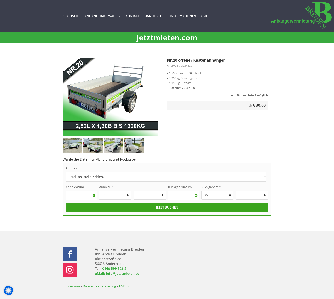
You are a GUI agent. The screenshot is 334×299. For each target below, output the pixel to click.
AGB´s (124, 286)
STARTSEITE (71, 16)
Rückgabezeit (211, 187)
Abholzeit (106, 187)
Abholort (72, 168)
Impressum (71, 286)
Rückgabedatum (180, 187)
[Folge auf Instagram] (70, 270)
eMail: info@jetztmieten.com (119, 273)
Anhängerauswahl (100, 16)
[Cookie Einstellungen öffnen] (8, 294)
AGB (203, 16)
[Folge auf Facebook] (70, 254)
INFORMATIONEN (183, 16)
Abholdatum (75, 187)
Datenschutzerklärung (99, 286)
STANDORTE (153, 16)
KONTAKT (132, 16)
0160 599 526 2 (114, 268)
